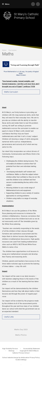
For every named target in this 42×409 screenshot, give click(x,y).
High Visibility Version (10, 348)
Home (4, 50)
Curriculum (13, 50)
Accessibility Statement (31, 348)
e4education (25, 357)
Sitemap (11, 351)
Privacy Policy (35, 357)
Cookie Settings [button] (21, 360)
